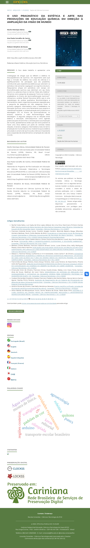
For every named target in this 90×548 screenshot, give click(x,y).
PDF (59, 71)
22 (36, 299)
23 (38, 299)
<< (8, 299)
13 (20, 299)
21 (35, 299)
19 (31, 299)
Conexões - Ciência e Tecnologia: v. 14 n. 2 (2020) (49, 294)
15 (24, 299)
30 (52, 299)
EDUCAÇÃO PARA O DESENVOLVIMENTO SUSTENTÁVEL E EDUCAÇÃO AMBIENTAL (51, 241)
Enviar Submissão (15, 311)
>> (55, 299)
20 (33, 299)
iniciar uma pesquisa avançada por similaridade (39, 303)
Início (9, 10)
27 (46, 299)
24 (40, 299)
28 (48, 299)
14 (22, 299)
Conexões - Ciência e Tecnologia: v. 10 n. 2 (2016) (49, 276)
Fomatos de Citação (65, 116)
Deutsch (14, 352)
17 (27, 299)
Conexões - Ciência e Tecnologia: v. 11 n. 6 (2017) (52, 229)
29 (50, 299)
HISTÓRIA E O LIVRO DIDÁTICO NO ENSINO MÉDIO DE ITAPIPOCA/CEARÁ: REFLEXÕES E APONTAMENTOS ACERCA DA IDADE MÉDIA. (47, 292)
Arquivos (16, 10)
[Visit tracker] (8, 454)
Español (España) (17, 358)
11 (17, 299)
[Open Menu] (7, 2)
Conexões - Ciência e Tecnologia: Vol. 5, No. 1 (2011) (29, 243)
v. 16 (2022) (25, 10)
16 (25, 299)
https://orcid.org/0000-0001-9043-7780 (18, 34)
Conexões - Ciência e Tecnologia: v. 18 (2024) (62, 288)
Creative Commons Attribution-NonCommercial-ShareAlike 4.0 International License (68, 171)
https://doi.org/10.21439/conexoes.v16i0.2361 (26, 58)
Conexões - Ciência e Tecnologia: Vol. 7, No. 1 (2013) (41, 260)
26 (44, 299)
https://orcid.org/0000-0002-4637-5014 (18, 51)
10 (15, 299)
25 (42, 299)
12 (19, 299)
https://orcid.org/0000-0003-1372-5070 (18, 42)
